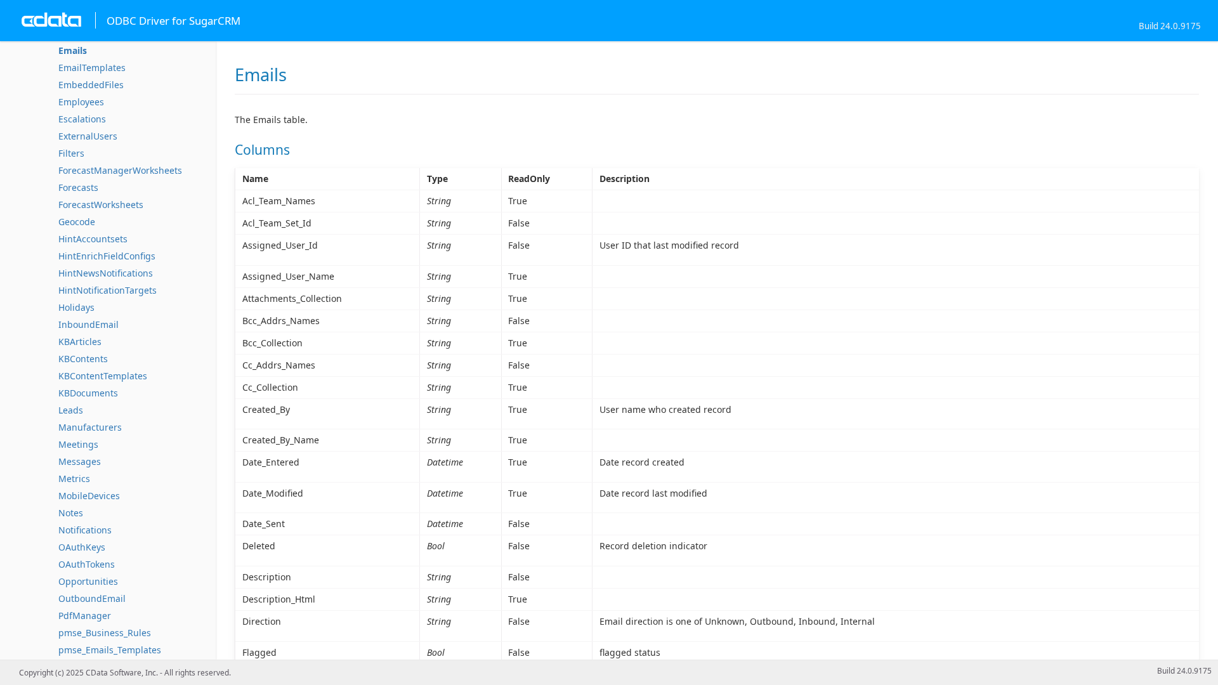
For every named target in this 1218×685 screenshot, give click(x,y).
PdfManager (84, 616)
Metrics (74, 479)
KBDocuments (88, 393)
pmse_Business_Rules (104, 633)
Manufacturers (90, 427)
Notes (70, 513)
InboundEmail (88, 324)
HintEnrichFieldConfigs (106, 256)
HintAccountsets (93, 239)
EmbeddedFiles (91, 85)
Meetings (78, 444)
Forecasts (78, 187)
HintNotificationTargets (107, 290)
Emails (72, 50)
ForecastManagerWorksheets (120, 170)
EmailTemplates (92, 68)
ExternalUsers (87, 136)
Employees (81, 102)
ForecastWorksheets (100, 205)
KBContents (83, 359)
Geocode (76, 222)
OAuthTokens (86, 564)
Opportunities (88, 581)
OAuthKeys (81, 547)
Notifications (85, 530)
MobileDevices (89, 496)
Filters (71, 153)
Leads (70, 410)
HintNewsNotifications (105, 273)
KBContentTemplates (102, 376)
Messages (79, 461)
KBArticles (80, 342)
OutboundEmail (92, 598)
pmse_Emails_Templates (109, 650)
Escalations (82, 119)
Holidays (76, 307)
